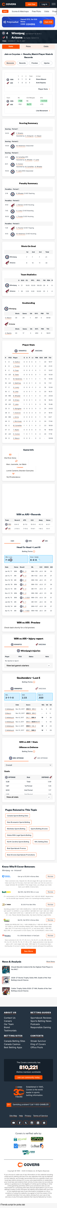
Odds (46, 11)
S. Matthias (17, 383)
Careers (8, 1021)
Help (21, 1116)
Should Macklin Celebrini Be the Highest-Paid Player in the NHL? (32, 968)
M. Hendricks (20, 146)
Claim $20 (48, 22)
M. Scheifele (20, 157)
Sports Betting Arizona (39, 829)
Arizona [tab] (38, 351)
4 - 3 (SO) (26, 597)
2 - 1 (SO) (26, 611)
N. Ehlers (16, 400)
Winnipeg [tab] (22, 351)
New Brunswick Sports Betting (18, 822)
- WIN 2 (31, 709)
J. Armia (16, 417)
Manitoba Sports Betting (16, 829)
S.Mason (8, 713)
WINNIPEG (18, 644)
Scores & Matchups (20, 11)
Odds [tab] (46, 46)
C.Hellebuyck (9, 709)
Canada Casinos (12, 1044)
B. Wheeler (20, 193)
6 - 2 (24, 606)
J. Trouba (19, 216)
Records (22, 63)
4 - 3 (24, 576)
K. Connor (19, 164)
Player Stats (43, 89)
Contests (36, 1035)
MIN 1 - (31, 730)
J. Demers (19, 205)
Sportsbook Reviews (40, 1017)
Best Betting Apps (13, 1047)
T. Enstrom (17, 413)
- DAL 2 (31, 726)
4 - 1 (24, 602)
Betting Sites (13, 1035)
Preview (35, 63)
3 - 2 (24, 580)
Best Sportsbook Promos (16, 848)
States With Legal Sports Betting (19, 835)
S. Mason (8, 318)
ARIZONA (42, 644)
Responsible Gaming (40, 1027)
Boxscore (10, 63)
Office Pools (36, 1047)
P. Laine (19, 171)
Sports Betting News (40, 1021)
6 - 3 (24, 571)
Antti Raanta (41, 83)
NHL (5, 11)
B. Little (15, 392)
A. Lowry (19, 211)
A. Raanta (8, 333)
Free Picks (36, 11)
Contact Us (9, 1017)
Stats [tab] (10, 46)
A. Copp (16, 370)
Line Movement (42, 111)
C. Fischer (19, 228)
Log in (44, 4)
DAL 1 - (31, 717)
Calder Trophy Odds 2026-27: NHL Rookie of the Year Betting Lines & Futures (31, 989)
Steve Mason (41, 79)
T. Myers (16, 430)
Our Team (9, 1024)
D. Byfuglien (17, 408)
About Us (10, 1012)
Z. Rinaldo (19, 133)
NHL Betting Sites (41, 842)
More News (50, 962)
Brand (7, 1027)
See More (28, 951)
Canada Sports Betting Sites (17, 816)
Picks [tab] (28, 46)
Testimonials (10, 1030)
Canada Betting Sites (14, 1041)
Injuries (47, 63)
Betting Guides (40, 1012)
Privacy (28, 1116)
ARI (9, 528)
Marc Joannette (12, 464)
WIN (9, 524)
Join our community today (28, 1077)
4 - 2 (24, 589)
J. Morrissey (17, 421)
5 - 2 (24, 584)
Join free (31, 4)
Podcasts (35, 1024)
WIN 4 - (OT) (33, 722)
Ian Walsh (22, 464)
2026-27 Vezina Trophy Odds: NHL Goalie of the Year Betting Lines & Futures (31, 979)
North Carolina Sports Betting (18, 842)
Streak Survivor (38, 1041)
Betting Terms (27, 551)
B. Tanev (16, 375)
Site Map (13, 1116)
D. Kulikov (16, 362)
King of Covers (38, 1044)
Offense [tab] (18, 758)
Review (50, 876)
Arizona (17, 37)
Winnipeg (18, 33)
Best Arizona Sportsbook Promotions (21, 855)
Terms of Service (40, 1116)
